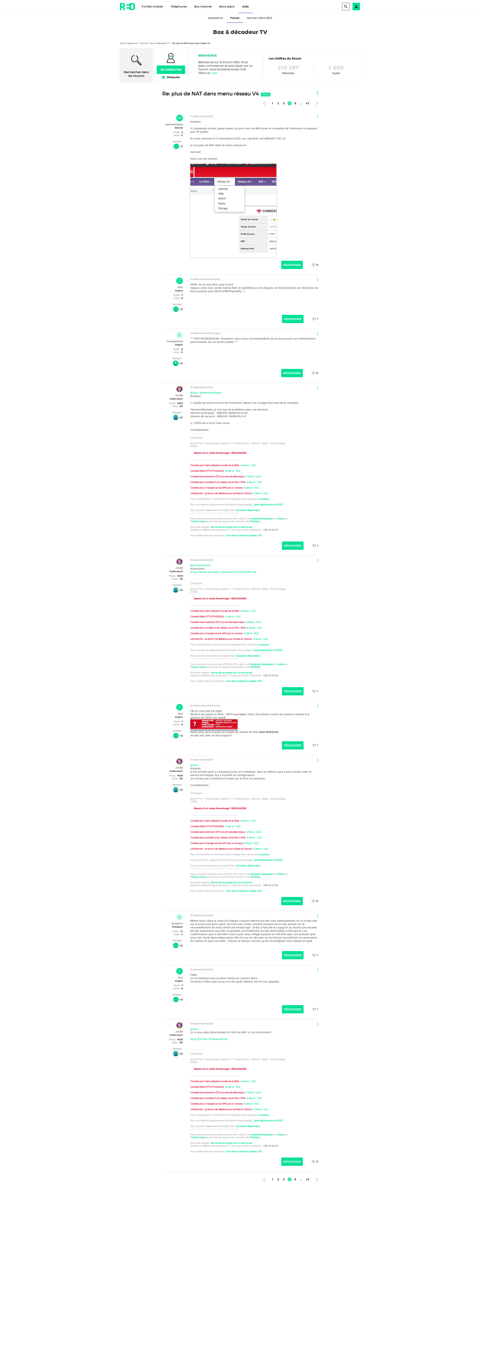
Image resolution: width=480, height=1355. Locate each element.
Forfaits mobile (152, 6)
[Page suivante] (317, 103)
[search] (346, 6)
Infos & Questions (128, 43)
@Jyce (194, 392)
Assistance (215, 18)
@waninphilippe (211, 392)
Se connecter (170, 69)
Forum (234, 18)
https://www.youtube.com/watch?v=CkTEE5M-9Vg (223, 572)
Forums (144, 43)
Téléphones (178, 6)
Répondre (292, 265)
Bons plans (227, 6)
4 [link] (289, 103)
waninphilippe (174, 124)
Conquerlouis (175, 341)
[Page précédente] (264, 103)
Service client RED (259, 18)
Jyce (180, 287)
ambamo (177, 923)
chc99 (179, 395)
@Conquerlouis (200, 565)
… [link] (301, 103)
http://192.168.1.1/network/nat (209, 1039)
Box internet (203, 6)
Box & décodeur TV (160, 43)
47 (307, 103)
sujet (213, 73)
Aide (245, 6)
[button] (356, 6)
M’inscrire (173, 77)
